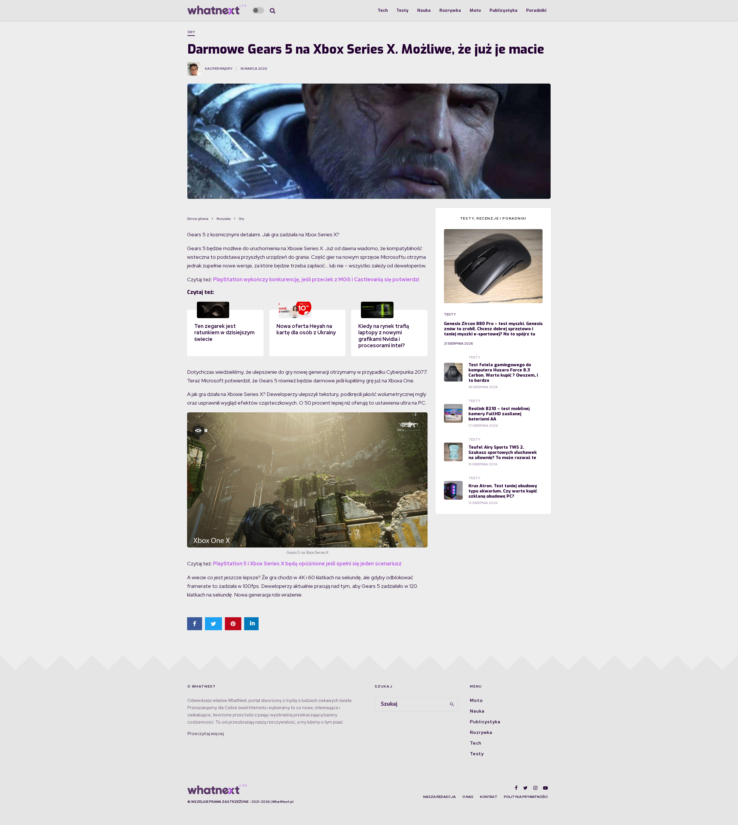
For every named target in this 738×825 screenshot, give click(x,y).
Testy (402, 10)
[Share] (194, 623)
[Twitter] (525, 788)
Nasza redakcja (439, 796)
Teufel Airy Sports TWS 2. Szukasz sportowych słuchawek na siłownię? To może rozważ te (502, 452)
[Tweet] (213, 623)
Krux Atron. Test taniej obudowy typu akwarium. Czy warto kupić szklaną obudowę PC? (502, 491)
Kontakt (488, 796)
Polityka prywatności (526, 796)
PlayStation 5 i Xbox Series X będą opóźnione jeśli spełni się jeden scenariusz (307, 563)
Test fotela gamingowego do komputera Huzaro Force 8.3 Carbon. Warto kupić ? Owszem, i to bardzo (503, 372)
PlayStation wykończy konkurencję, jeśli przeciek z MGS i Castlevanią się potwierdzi (316, 279)
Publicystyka (503, 10)
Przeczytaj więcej (205, 734)
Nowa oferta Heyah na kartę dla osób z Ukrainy (306, 329)
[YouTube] (545, 788)
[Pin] (233, 623)
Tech (383, 10)
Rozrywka (450, 10)
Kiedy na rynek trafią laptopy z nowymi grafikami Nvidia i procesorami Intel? (383, 336)
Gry (191, 32)
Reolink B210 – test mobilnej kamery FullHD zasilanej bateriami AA (499, 414)
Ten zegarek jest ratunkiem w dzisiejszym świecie (224, 332)
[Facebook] (516, 788)
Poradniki (536, 10)
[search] (452, 704)
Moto (475, 10)
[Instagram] (535, 788)
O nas (467, 796)
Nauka (424, 10)
